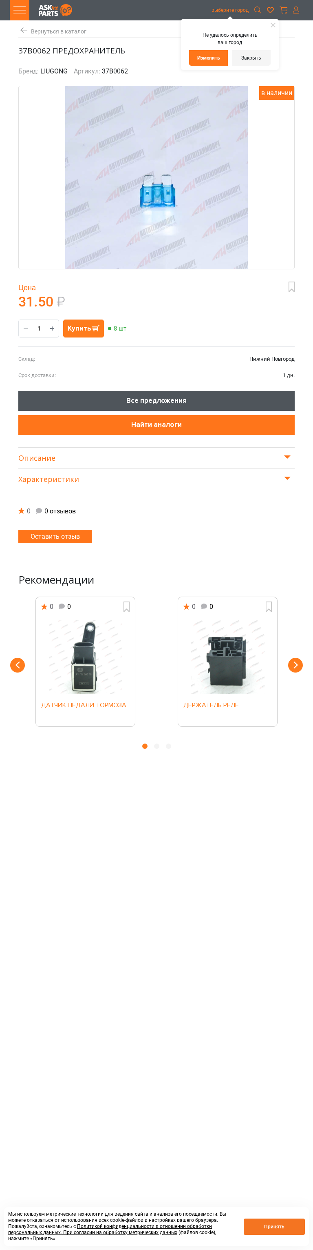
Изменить (208, 58)
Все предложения (156, 400)
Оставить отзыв (55, 536)
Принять (274, 1227)
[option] (85, 662)
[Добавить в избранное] (292, 287)
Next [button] (295, 665)
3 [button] (168, 746)
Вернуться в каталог (58, 32)
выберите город (230, 10)
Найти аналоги (156, 424)
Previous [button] (17, 665)
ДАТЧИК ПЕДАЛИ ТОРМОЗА (83, 705)
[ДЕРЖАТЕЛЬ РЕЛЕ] (227, 657)
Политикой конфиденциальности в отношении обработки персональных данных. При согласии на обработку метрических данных (110, 1229)
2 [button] (156, 746)
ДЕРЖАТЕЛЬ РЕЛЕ (211, 705)
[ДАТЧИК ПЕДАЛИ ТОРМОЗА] (85, 657)
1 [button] (145, 746)
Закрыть (251, 58)
